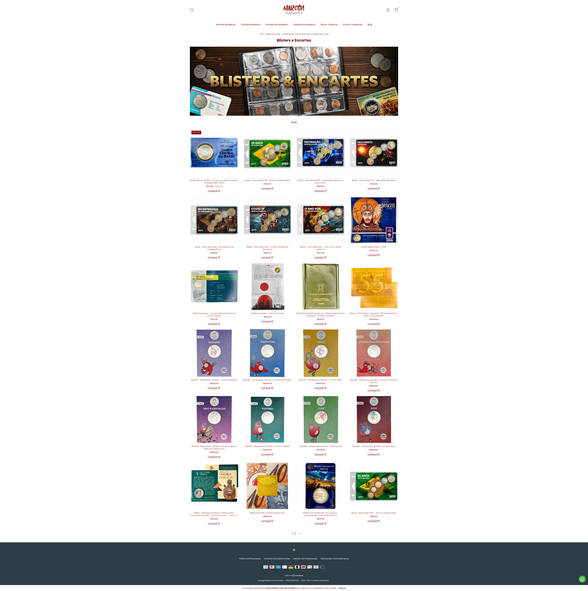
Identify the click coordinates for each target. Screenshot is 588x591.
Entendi (342, 588)
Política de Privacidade (250, 558)
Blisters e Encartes (273, 34)
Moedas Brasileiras (226, 24)
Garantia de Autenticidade (277, 558)
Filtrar (294, 122)
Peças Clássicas (328, 24)
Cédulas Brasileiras (250, 24)
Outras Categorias (352, 24)
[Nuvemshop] (294, 575)
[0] (395, 10)
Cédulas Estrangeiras (304, 24)
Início (262, 34)
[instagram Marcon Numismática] (294, 550)
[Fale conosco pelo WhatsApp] (582, 579)
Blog (370, 24)
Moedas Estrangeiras (277, 24)
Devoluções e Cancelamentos (335, 558)
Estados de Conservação (305, 558)
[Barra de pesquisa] (193, 10)
